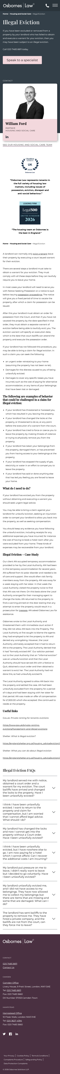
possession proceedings (30, 294)
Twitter (4, 1034)
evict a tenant (40, 253)
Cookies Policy (23, 1055)
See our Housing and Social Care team (27, 144)
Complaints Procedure (13, 1059)
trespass (23, 610)
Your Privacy (9, 1055)
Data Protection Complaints (15, 1063)
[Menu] (55, 5)
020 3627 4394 (14, 1020)
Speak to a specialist (22, 60)
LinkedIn (7, 137)
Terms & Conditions (40, 1055)
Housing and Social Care (20, 14)
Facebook (10, 1034)
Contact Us (8, 967)
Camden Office (11, 982)
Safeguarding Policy (33, 1059)
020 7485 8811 (10, 963)
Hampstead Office (12, 1013)
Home (5, 14)
